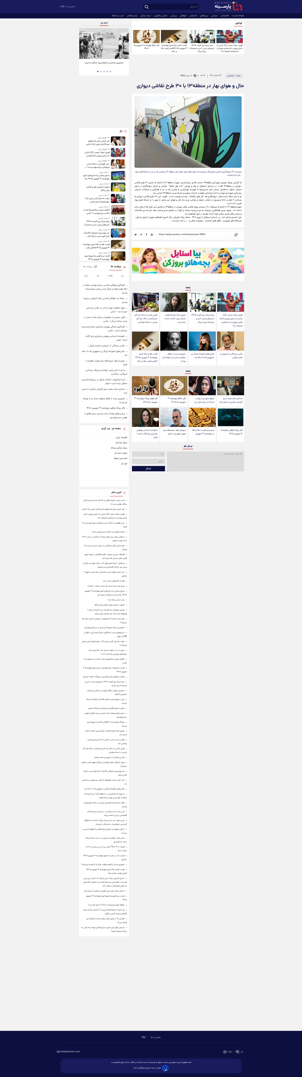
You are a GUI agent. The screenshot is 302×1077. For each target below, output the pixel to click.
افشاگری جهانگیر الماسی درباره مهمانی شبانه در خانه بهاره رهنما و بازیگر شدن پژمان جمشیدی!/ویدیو (105, 289)
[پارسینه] (227, 6)
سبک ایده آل (121, 443)
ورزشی (174, 15)
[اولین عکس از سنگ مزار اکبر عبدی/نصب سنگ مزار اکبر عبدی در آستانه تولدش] (145, 302)
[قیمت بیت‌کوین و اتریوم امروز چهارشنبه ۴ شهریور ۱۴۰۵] (118, 256)
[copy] (235, 234)
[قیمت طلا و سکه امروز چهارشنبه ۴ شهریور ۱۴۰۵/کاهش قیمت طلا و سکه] (174, 36)
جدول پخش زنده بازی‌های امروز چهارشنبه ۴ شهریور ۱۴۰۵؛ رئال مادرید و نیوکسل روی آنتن (96, 177)
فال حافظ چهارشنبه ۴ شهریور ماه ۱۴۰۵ (146, 47)
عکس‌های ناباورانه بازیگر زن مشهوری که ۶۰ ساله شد (202, 355)
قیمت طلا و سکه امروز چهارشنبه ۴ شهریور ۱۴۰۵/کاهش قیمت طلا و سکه (174, 48)
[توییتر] (136, 234)
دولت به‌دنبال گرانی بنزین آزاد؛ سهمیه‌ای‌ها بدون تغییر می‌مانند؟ (97, 200)
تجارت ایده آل (121, 453)
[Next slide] (125, 44)
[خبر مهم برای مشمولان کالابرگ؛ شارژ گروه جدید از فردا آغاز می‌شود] (118, 233)
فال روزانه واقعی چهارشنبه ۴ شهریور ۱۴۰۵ (232, 432)
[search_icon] (146, 7)
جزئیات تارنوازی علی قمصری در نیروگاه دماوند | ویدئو (104, 676)
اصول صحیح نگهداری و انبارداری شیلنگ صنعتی (106, 708)
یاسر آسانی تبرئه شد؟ (116, 599)
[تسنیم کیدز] (188, 261)
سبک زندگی (145, 15)
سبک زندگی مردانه (119, 448)
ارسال (148, 468)
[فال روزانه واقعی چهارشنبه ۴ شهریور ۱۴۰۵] (230, 417)
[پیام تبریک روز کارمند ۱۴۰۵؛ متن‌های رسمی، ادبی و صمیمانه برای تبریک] (202, 36)
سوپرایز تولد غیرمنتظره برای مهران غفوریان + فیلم (174, 432)
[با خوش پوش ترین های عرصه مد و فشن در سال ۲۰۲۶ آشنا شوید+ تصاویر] (104, 43)
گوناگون (238, 23)
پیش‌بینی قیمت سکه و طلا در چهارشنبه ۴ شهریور (203, 432)
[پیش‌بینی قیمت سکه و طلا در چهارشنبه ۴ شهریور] (202, 417)
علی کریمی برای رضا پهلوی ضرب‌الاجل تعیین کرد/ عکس (97, 142)
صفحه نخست (238, 15)
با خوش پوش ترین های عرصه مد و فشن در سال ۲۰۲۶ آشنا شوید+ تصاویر (103, 64)
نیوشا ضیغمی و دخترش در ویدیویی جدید (108, 531)
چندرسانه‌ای (132, 15)
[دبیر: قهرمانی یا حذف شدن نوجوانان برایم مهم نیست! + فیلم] (118, 164)
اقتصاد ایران (121, 437)
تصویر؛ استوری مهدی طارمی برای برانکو (97, 188)
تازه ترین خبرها (120, 458)
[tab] (110, 71)
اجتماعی (193, 15)
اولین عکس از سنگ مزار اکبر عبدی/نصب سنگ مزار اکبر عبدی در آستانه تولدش (145, 318)
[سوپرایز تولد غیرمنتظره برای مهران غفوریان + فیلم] (173, 417)
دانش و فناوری (161, 15)
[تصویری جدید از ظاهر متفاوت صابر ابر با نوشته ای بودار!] (173, 341)
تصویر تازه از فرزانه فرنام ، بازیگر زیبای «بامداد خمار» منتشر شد (175, 318)
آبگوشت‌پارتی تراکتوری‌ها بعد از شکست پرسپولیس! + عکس (96, 211)
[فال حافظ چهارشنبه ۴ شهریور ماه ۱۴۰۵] (146, 36)
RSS (62, 6)
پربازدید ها (116, 266)
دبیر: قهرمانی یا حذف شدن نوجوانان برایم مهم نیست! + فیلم (97, 165)
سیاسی (214, 15)
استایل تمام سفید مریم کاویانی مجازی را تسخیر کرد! (231, 400)
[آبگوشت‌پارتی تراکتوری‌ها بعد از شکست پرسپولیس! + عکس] (118, 210)
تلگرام (230, 1051)
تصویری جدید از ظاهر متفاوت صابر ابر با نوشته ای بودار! (174, 357)
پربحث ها (87, 267)
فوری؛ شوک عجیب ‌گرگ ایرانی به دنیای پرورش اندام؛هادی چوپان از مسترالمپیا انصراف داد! (230, 48)
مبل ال (124, 463)
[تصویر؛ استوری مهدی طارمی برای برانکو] (118, 187)
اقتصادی (225, 15)
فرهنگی (183, 15)
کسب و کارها (118, 15)
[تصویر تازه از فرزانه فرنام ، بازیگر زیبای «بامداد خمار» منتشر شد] (173, 302)
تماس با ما (71, 6)
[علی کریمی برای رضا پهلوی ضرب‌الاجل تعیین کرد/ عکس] (118, 141)
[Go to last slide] (82, 44)
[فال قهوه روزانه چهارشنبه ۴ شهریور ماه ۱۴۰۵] (145, 385)
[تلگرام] (141, 234)
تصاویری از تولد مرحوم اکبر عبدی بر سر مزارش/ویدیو (105, 627)
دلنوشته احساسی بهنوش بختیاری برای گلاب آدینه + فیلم (146, 434)
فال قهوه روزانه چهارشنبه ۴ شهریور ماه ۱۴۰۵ (145, 400)
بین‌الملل (204, 15)
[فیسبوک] (146, 234)
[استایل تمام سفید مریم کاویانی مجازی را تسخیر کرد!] (230, 385)
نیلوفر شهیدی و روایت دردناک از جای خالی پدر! (204, 400)
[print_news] (152, 234)
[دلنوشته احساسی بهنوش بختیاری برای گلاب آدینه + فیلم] (145, 417)
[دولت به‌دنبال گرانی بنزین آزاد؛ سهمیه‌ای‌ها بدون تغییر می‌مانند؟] (118, 199)
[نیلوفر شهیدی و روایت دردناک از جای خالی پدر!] (202, 385)
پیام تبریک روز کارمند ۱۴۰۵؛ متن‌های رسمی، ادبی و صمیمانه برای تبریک (202, 48)
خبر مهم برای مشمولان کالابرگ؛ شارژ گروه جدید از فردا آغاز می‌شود (96, 234)
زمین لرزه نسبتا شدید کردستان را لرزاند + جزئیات (106, 586)
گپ (241, 1051)
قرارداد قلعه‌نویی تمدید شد (114, 581)
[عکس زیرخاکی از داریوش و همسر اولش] (230, 341)
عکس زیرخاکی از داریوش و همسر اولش (231, 355)
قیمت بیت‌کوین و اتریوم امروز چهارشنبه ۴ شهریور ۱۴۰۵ (96, 257)
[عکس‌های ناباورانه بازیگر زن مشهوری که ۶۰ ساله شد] (202, 341)
